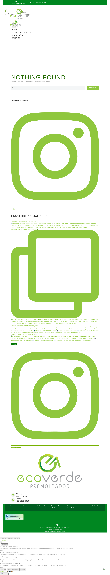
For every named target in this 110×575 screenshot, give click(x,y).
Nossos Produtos (21, 32)
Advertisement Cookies (7, 563)
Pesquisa (93, 88)
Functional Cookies (6, 552)
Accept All (17, 538)
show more (5, 544)
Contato (16, 38)
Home (14, 30)
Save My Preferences (13, 569)
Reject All (10, 538)
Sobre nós (17, 35)
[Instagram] (45, 2)
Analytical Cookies (6, 558)
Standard (14, 546)
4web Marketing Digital (59, 531)
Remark (14, 552)
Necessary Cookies (6, 546)
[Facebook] (42, 2)
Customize (3, 538)
